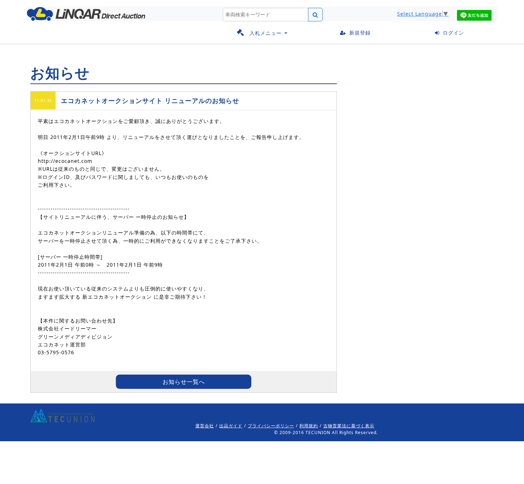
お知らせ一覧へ (184, 382)
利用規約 (308, 426)
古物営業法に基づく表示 (348, 426)
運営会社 (204, 426)
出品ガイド (230, 426)
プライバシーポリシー (271, 426)
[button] (262, 33)
